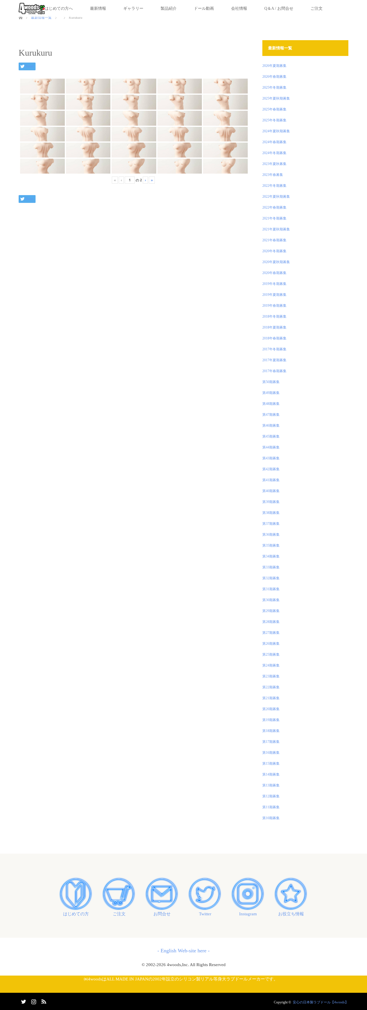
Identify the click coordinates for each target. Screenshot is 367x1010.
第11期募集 (271, 807)
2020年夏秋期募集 (276, 262)
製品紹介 (169, 8)
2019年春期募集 (274, 306)
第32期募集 (271, 578)
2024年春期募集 (274, 142)
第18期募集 (271, 731)
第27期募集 (271, 633)
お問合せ (162, 914)
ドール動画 (204, 8)
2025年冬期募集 (274, 88)
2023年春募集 (272, 175)
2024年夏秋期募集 (276, 131)
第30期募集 (271, 600)
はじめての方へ (59, 8)
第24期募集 (271, 665)
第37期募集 (271, 524)
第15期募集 (271, 764)
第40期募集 (271, 491)
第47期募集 (271, 415)
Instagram (248, 914)
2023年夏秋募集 (274, 164)
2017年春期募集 (274, 371)
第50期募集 (271, 382)
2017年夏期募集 (274, 360)
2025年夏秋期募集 (276, 98)
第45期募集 (271, 436)
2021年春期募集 (274, 240)
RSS (43, 1000)
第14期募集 (271, 774)
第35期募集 (271, 545)
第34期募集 (271, 556)
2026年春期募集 (274, 77)
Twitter (205, 914)
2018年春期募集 (274, 338)
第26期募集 (271, 644)
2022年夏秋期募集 (276, 197)
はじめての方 (76, 914)
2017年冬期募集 (274, 349)
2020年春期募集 (274, 273)
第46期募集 (271, 426)
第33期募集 (271, 567)
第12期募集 (271, 796)
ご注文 (317, 8)
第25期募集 (271, 654)
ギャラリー (133, 8)
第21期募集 (271, 698)
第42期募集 (271, 469)
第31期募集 (271, 589)
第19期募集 (271, 720)
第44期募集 (271, 447)
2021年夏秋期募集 (276, 229)
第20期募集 (271, 709)
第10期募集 (271, 818)
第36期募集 (271, 535)
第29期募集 (271, 611)
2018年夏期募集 (274, 327)
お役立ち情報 (291, 914)
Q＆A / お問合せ (278, 8)
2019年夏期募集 (274, 295)
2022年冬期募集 (274, 186)
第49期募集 (271, 393)
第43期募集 (271, 458)
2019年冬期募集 (274, 284)
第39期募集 (271, 502)
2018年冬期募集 (274, 316)
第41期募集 (271, 480)
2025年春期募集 (274, 109)
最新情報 (98, 8)
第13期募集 (271, 785)
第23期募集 (271, 676)
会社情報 (239, 8)
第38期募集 (271, 513)
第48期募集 (271, 404)
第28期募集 (271, 622)
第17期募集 (271, 742)
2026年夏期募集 (274, 66)
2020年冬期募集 (274, 251)
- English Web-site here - (183, 950)
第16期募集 (271, 753)
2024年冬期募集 (274, 153)
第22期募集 (271, 687)
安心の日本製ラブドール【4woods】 (320, 1002)
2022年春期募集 (274, 207)
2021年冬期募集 (274, 218)
